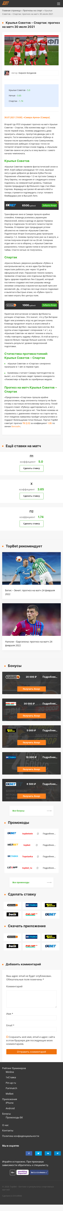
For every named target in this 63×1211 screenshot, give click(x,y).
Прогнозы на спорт (32, 10)
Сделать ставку (31, 468)
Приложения (9, 1099)
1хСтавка (11, 1077)
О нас (5, 1125)
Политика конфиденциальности (20, 1136)
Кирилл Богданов (27, 73)
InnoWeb (17, 1195)
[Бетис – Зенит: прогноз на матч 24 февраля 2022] (31, 583)
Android (10, 1108)
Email (10, 1025)
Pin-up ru (11, 1082)
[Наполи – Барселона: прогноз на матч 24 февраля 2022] (31, 635)
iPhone (9, 1102)
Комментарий (14, 986)
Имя (9, 1013)
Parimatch (11, 1088)
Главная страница (11, 10)
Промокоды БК (14, 1117)
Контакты (7, 1130)
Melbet (9, 1093)
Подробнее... (49, 676)
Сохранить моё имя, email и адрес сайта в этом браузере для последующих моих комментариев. (30, 1040)
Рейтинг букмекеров (14, 1068)
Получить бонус (31, 689)
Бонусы (6, 1113)
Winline (10, 1072)
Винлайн (15, 426)
